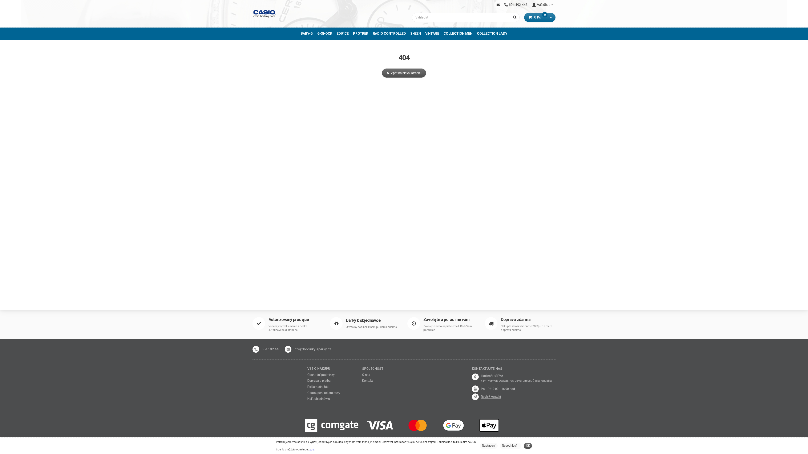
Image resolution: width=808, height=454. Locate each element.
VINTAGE (432, 34)
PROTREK (360, 34)
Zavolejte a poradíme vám (446, 319)
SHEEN (415, 34)
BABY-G (307, 34)
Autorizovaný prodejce (288, 319)
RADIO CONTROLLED (389, 34)
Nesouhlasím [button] (510, 445)
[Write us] (475, 396)
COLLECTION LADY (492, 34)
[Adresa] (475, 376)
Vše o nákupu (318, 369)
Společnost (372, 369)
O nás (366, 375)
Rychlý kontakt (491, 397)
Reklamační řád (317, 387)
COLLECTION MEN (458, 34)
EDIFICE (343, 34)
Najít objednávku (318, 399)
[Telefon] (255, 349)
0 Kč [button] (540, 17)
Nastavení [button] (488, 445)
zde (311, 449)
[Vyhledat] (515, 17)
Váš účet (543, 5)
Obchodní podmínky (321, 375)
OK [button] (528, 445)
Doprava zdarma (515, 319)
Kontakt (367, 381)
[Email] (498, 5)
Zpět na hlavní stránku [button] (406, 73)
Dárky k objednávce (363, 320)
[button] (551, 17)
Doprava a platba (319, 381)
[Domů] (264, 14)
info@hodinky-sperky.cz (312, 349)
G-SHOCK (324, 34)
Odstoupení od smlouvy (323, 393)
